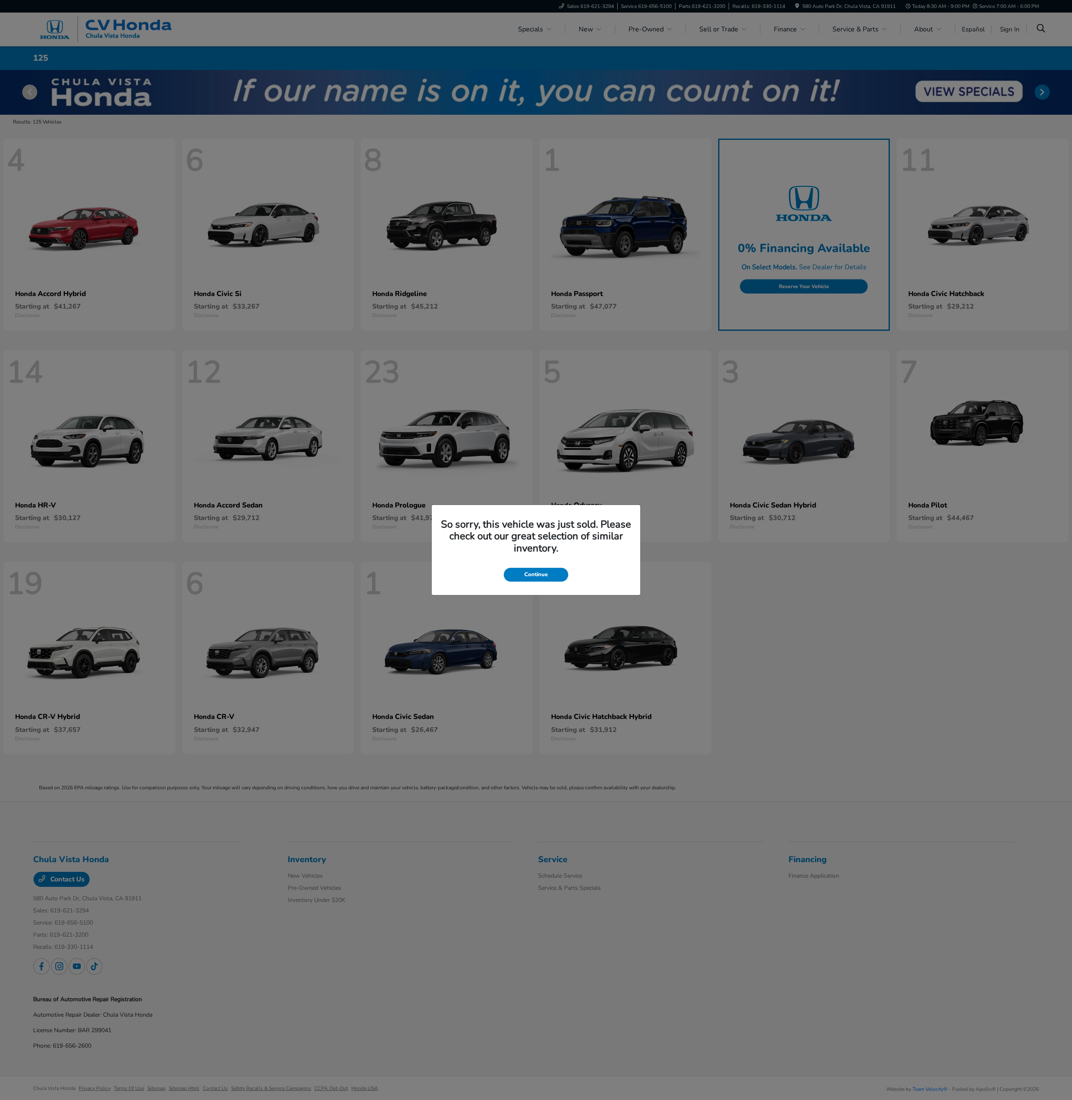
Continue (536, 574)
